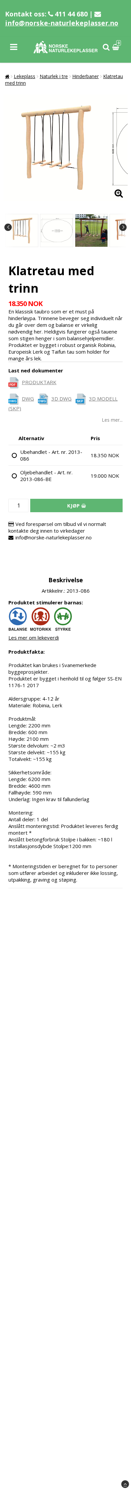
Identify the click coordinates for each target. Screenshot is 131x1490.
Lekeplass (24, 76)
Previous (8, 227)
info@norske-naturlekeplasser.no (61, 22)
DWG (28, 398)
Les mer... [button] (112, 420)
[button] (116, 47)
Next (123, 227)
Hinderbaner (85, 76)
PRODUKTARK (39, 382)
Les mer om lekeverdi (33, 637)
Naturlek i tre (54, 76)
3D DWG (61, 398)
